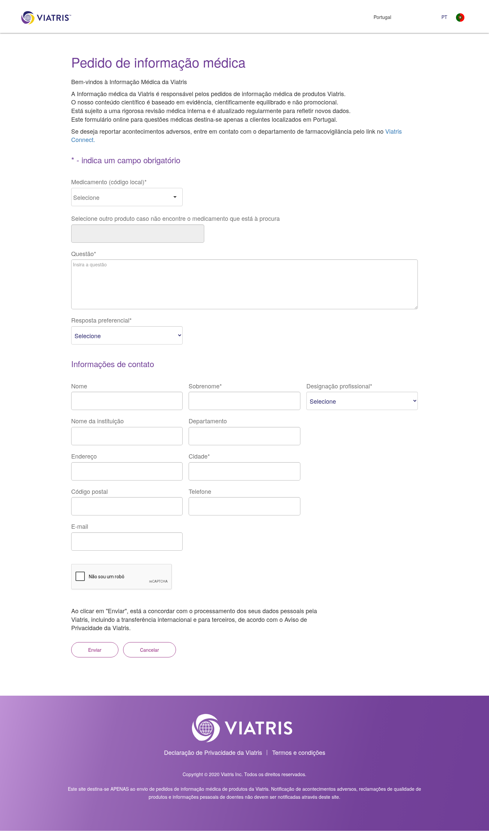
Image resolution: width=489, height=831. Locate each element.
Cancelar (149, 649)
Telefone (200, 491)
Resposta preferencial (101, 320)
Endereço (84, 456)
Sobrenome (205, 386)
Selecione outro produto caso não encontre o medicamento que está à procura (175, 218)
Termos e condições (298, 752)
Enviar (94, 649)
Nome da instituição (97, 421)
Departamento (208, 421)
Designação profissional (339, 386)
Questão (83, 253)
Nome (79, 386)
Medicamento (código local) (109, 182)
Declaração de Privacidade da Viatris (213, 752)
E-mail (79, 526)
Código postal (89, 491)
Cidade (199, 456)
